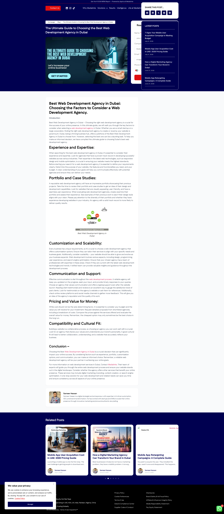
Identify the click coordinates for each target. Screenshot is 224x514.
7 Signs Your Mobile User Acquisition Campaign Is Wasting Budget (159, 35)
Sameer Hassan (60, 470)
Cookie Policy (20, 498)
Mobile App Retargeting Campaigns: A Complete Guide (155, 456)
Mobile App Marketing (58, 430)
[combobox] (137, 70)
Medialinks (112, 364)
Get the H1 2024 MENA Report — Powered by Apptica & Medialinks (112, 2)
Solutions (101, 8)
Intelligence (121, 8)
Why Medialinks (89, 8)
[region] (30, 495)
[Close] (53, 484)
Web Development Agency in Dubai (79, 351)
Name (137, 33)
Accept (30, 504)
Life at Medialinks (135, 8)
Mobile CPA (145, 430)
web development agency (82, 128)
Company (138, 44)
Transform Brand (101, 430)
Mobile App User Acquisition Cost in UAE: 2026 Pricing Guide (65, 456)
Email (137, 54)
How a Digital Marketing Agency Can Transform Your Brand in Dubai (158, 65)
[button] (147, 13)
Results (112, 8)
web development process (100, 279)
